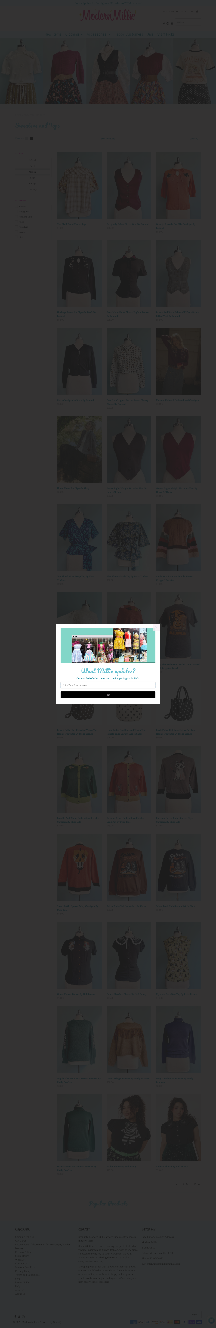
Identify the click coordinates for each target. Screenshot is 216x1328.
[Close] (156, 627)
